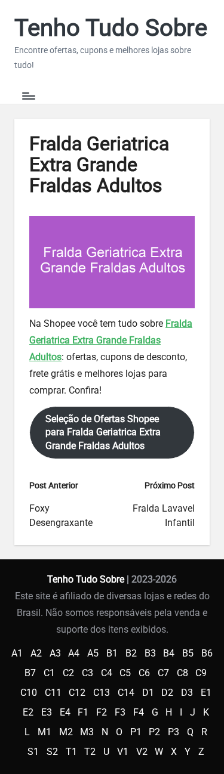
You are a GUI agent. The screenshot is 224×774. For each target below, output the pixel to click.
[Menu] (28, 96)
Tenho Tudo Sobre (110, 28)
